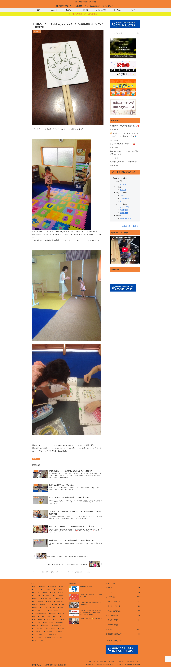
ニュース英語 (124, 198)
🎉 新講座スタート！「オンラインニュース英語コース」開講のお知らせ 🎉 (124, 134)
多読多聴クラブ (125, 218)
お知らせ (95, 661)
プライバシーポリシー (114, 640)
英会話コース (103, 661)
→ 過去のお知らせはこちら (130, 226)
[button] (137, 33)
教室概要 (111, 661)
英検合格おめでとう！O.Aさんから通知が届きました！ (124, 152)
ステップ (123, 190)
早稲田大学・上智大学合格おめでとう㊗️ (124, 125)
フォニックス (124, 184)
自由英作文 (124, 213)
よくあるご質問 (120, 661)
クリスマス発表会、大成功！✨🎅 (122, 143)
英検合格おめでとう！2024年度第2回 (123, 161)
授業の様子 (37, 458)
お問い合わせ (130, 661)
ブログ (138, 661)
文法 (121, 201)
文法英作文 (124, 210)
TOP (90, 661)
